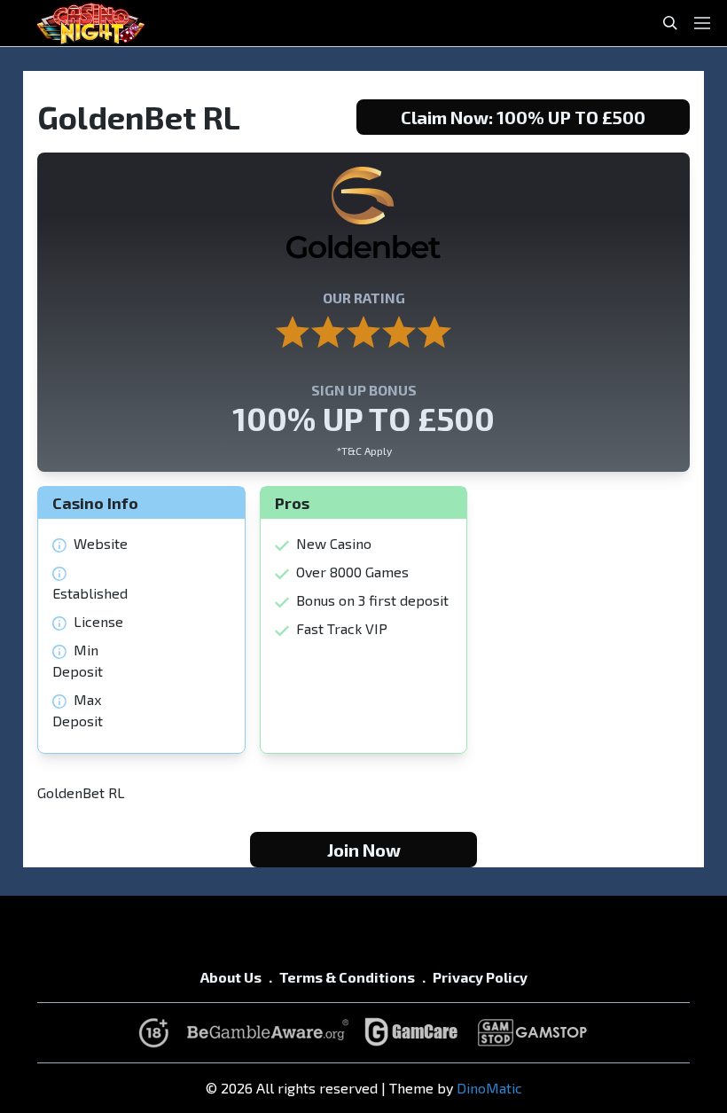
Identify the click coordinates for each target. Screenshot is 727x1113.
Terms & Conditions (347, 976)
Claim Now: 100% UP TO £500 (523, 117)
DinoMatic (489, 1087)
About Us (231, 976)
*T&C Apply (364, 450)
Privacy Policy (480, 976)
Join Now (364, 849)
